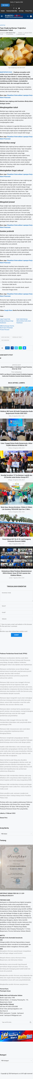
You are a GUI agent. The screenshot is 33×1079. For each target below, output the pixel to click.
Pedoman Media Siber (11, 11)
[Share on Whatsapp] (20, 347)
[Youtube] (19, 8)
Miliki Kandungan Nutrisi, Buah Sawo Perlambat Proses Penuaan (7, 327)
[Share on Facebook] (12, 347)
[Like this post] (8, 347)
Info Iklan (21, 11)
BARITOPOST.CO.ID (6, 72)
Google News (8, 310)
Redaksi (3, 11)
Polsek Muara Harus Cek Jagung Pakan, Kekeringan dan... (15, 5)
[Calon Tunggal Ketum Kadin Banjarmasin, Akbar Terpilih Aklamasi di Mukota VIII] (16, 430)
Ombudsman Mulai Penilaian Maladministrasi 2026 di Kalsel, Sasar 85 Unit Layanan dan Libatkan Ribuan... (17, 573)
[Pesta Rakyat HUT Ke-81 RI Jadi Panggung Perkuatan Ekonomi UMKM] (16, 525)
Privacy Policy (28, 11)
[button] (11, 5)
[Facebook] (13, 8)
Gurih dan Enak (5, 337)
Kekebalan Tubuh (17, 337)
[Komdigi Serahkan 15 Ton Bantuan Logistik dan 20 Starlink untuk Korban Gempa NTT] (16, 462)
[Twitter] (16, 8)
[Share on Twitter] (16, 347)
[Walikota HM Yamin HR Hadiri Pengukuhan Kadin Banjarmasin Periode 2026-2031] (16, 398)
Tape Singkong (5, 340)
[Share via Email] (24, 347)
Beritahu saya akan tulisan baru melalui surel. (14, 631)
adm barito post (10, 32)
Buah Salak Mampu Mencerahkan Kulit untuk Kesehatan (23, 320)
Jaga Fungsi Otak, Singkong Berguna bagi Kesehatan (6, 320)
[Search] (28, 16)
